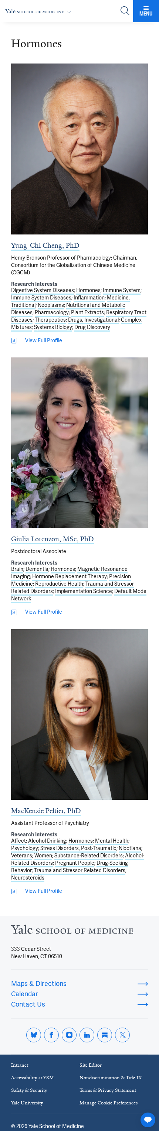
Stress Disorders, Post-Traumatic (78, 848)
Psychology (24, 848)
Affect (18, 841)
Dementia (37, 569)
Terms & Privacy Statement (108, 1090)
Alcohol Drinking (47, 841)
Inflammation (89, 298)
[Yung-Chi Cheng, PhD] (79, 149)
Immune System (122, 290)
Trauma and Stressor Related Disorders (79, 870)
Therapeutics (50, 320)
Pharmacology (52, 312)
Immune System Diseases (41, 298)
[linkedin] (87, 1035)
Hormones (88, 290)
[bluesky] (33, 1035)
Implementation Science (83, 591)
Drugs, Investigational (93, 320)
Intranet (19, 1065)
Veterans (21, 856)
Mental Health (111, 841)
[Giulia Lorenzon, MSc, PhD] (79, 442)
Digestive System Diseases (42, 290)
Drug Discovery (92, 327)
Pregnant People (74, 863)
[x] (122, 1035)
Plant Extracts (87, 312)
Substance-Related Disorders (88, 856)
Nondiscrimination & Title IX (111, 1078)
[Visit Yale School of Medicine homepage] (72, 932)
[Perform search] (125, 11)
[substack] (104, 1035)
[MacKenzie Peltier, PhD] (79, 714)
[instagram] (69, 1035)
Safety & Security (29, 1090)
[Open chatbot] (148, 1120)
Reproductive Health (59, 584)
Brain (17, 569)
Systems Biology (53, 327)
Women (43, 856)
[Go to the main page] (39, 11)
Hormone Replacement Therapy (69, 576)
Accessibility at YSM (32, 1078)
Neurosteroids (27, 878)
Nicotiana (130, 848)
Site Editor (91, 1065)
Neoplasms (51, 305)
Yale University (27, 1103)
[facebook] (51, 1035)
